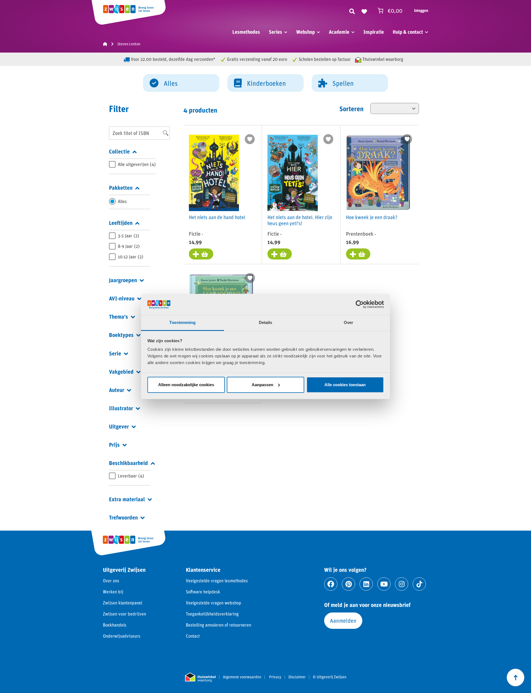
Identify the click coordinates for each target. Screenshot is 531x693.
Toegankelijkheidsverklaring (212, 614)
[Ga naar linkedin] (366, 584)
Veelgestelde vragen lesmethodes (217, 580)
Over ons (111, 580)
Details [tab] (265, 322)
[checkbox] (132, 164)
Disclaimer (297, 676)
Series (275, 31)
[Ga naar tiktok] (419, 584)
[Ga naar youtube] (384, 584)
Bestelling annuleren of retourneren (218, 625)
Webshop (305, 31)
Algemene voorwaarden (242, 676)
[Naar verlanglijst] (364, 10)
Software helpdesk (203, 592)
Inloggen (421, 10)
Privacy (275, 676)
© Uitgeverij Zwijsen (329, 676)
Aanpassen (262, 384)
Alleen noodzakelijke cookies (186, 384)
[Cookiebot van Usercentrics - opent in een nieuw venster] (359, 304)
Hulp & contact (408, 31)
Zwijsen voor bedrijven (124, 614)
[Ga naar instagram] (401, 584)
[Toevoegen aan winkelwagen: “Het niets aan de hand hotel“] (201, 253)
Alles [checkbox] (122, 201)
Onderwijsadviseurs (121, 636)
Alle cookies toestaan (345, 384)
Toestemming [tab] (182, 322)
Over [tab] (348, 322)
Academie (339, 31)
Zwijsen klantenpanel (122, 603)
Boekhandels (114, 625)
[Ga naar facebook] (330, 584)
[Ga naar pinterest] (348, 584)
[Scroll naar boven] (515, 677)
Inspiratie (373, 31)
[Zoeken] (352, 10)
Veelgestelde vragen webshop (213, 603)
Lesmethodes (246, 31)
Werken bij (113, 592)
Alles (171, 83)
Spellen (343, 83)
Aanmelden (343, 620)
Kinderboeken (266, 83)
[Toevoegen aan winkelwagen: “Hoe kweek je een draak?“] (358, 253)
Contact (193, 636)
